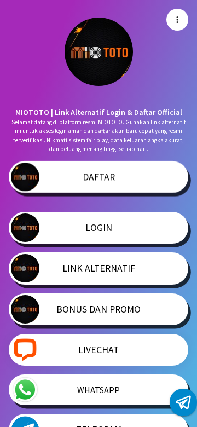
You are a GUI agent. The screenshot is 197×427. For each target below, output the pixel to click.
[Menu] (177, 20)
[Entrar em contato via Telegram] (183, 402)
